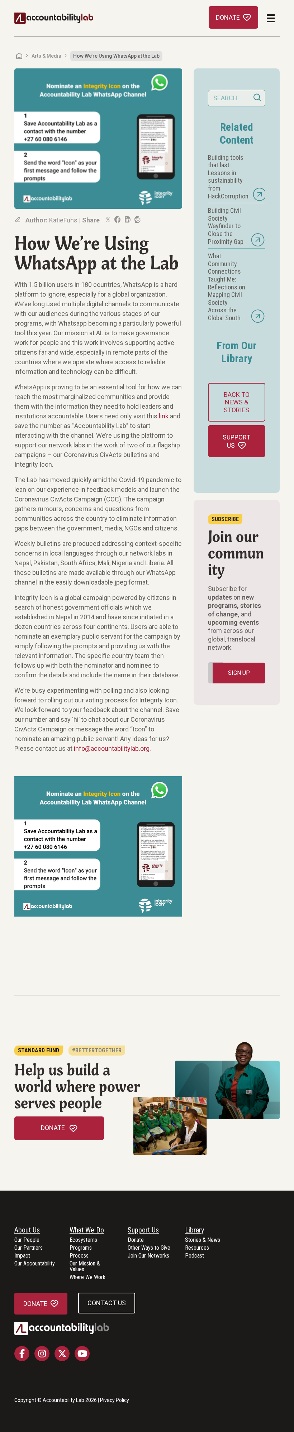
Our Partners (28, 1248)
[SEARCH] (257, 98)
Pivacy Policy (114, 1400)
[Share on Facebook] (116, 219)
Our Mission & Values (85, 1267)
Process (79, 1256)
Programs (81, 1248)
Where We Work (87, 1277)
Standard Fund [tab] (38, 1050)
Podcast (194, 1256)
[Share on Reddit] (137, 219)
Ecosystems (83, 1240)
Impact (22, 1256)
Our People (26, 1240)
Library (194, 1230)
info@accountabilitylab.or (110, 748)
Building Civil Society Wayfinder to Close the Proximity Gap (225, 226)
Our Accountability (34, 1264)
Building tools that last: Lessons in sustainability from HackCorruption (228, 177)
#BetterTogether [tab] (97, 1050)
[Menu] (271, 18)
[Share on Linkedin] (127, 219)
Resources (197, 1248)
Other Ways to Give (149, 1248)
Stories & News (202, 1240)
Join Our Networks (148, 1256)
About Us (27, 1230)
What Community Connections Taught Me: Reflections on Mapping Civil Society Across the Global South (226, 287)
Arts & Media (46, 56)
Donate (136, 1240)
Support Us (143, 1230)
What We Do (87, 1230)
